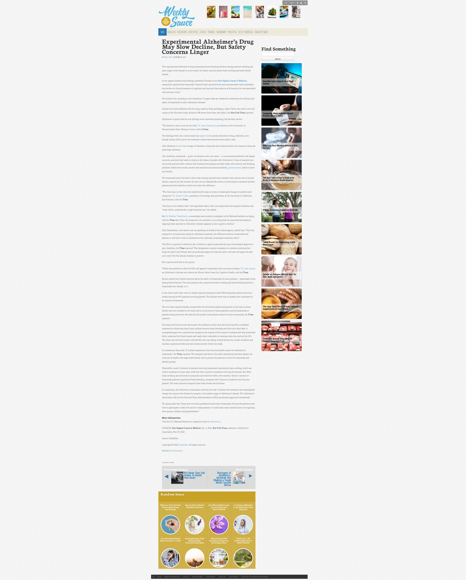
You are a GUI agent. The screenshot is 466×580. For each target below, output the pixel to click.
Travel (211, 32)
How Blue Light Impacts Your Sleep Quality (278, 82)
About (292, 3)
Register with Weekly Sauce (172, 577)
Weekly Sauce (168, 57)
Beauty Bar (261, 32)
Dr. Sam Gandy (248, 268)
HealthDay (183, 444)
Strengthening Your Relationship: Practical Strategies (194, 540)
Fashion (182, 32)
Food (203, 32)
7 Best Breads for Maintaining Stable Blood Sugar (279, 243)
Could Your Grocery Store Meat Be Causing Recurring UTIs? (277, 340)
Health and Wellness (176, 451)
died (186, 286)
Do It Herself (245, 32)
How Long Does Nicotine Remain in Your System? (280, 146)
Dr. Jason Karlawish (207, 125)
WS (162, 32)
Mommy (221, 32)
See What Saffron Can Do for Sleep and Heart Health (219, 507)
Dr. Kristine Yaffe (180, 195)
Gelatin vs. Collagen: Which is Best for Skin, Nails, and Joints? (279, 275)
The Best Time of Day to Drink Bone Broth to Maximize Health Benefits (278, 179)
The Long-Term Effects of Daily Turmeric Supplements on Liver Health (280, 307)
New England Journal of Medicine (232, 80)
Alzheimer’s (215, 421)
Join (285, 3)
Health (171, 32)
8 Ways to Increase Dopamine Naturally (280, 209)
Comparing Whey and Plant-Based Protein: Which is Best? (278, 114)
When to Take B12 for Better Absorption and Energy (170, 507)
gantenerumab (234, 167)
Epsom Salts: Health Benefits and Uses (194, 506)
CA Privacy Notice (210, 577)
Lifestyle (193, 32)
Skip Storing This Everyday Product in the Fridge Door (218, 540)
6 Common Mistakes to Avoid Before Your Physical (243, 507)
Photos (232, 32)
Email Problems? (233, 577)
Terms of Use (222, 577)
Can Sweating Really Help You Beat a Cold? (170, 539)
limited (179, 145)
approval (204, 135)
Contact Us (186, 577)
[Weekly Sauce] (180, 17)
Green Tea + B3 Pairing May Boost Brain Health (243, 540)
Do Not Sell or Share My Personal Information (255, 577)
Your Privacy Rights (197, 577)
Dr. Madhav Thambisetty (177, 216)
